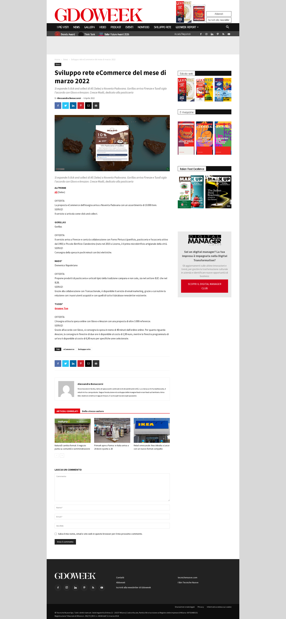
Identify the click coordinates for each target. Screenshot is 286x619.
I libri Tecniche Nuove (188, 582)
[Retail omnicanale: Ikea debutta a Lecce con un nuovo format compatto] (152, 430)
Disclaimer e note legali (185, 607)
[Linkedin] (212, 33)
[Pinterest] (217, 33)
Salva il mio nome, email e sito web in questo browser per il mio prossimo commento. (100, 533)
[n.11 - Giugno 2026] (204, 90)
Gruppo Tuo (61, 308)
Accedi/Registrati (182, 34)
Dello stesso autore (93, 411)
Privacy (201, 607)
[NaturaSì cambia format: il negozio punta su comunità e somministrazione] (73, 430)
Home (57, 59)
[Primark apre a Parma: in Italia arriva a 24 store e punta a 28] (112, 430)
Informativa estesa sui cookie (219, 607)
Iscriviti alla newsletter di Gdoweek (133, 587)
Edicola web (186, 73)
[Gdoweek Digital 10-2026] (204, 136)
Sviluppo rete (162, 27)
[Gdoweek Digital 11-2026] (198, 18)
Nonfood (143, 27)
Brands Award (68, 34)
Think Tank (89, 34)
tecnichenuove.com (187, 577)
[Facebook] (200, 33)
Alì (56, 192)
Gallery (89, 27)
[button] (227, 27)
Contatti (120, 577)
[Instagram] (206, 33)
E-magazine (186, 112)
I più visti (63, 27)
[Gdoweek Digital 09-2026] (223, 136)
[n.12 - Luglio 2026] (183, 12)
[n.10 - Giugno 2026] (223, 90)
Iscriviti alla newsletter (219, 20)
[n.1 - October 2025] (191, 192)
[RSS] (223, 33)
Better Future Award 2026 (117, 34)
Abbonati (219, 13)
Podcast (116, 27)
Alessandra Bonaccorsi (69, 98)
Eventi (129, 27)
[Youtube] (228, 33)
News (76, 27)
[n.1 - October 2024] (218, 192)
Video (102, 27)
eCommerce (68, 349)
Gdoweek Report (186, 27)
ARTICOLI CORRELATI (67, 411)
